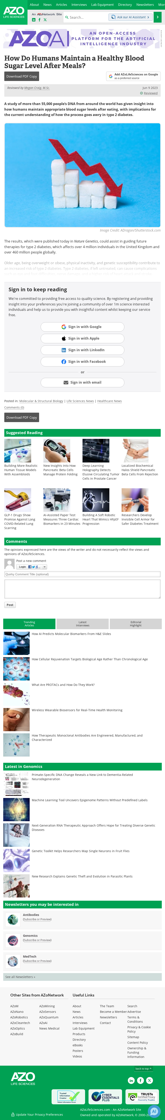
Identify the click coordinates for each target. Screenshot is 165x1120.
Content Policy (137, 1043)
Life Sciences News (80, 401)
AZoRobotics (19, 1017)
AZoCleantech (20, 1023)
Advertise (134, 1012)
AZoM (14, 1006)
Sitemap (133, 1037)
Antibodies (31, 915)
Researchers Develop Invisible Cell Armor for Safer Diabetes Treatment (140, 519)
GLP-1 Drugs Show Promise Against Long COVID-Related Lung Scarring (19, 521)
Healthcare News (109, 401)
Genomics (30, 936)
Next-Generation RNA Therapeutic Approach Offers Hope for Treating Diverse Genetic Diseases (93, 827)
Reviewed (151, 93)
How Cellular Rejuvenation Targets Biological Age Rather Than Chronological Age (90, 659)
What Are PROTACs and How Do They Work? (63, 685)
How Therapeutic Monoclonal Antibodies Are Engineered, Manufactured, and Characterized (87, 737)
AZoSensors (47, 1012)
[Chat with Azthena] (154, 1111)
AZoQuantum (48, 1017)
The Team (107, 1006)
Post (10, 605)
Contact (105, 1023)
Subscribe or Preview (37, 919)
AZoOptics (17, 1028)
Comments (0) (14, 407)
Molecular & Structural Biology (41, 401)
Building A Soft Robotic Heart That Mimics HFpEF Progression (100, 519)
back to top (142, 1068)
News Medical (49, 1028)
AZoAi (43, 1023)
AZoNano (16, 1012)
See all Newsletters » (20, 977)
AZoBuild (16, 1034)
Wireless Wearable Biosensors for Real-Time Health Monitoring (77, 710)
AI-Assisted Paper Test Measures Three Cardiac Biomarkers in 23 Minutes (61, 519)
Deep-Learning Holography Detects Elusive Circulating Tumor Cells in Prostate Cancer (100, 472)
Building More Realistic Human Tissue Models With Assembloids (21, 470)
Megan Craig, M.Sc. (37, 88)
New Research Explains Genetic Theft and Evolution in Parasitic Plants (82, 876)
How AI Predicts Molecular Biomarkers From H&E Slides (71, 634)
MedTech (29, 956)
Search (132, 1006)
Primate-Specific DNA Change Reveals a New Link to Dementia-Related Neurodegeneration (82, 777)
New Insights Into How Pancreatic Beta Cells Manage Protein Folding (60, 470)
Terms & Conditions (135, 1019)
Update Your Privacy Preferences (39, 1114)
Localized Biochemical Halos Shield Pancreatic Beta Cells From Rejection (140, 470)
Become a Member (113, 1012)
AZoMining (47, 1006)
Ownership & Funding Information (136, 1052)
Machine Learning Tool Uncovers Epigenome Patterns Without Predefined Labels (90, 800)
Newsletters (108, 1017)
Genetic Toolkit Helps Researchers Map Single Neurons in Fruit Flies (81, 851)
